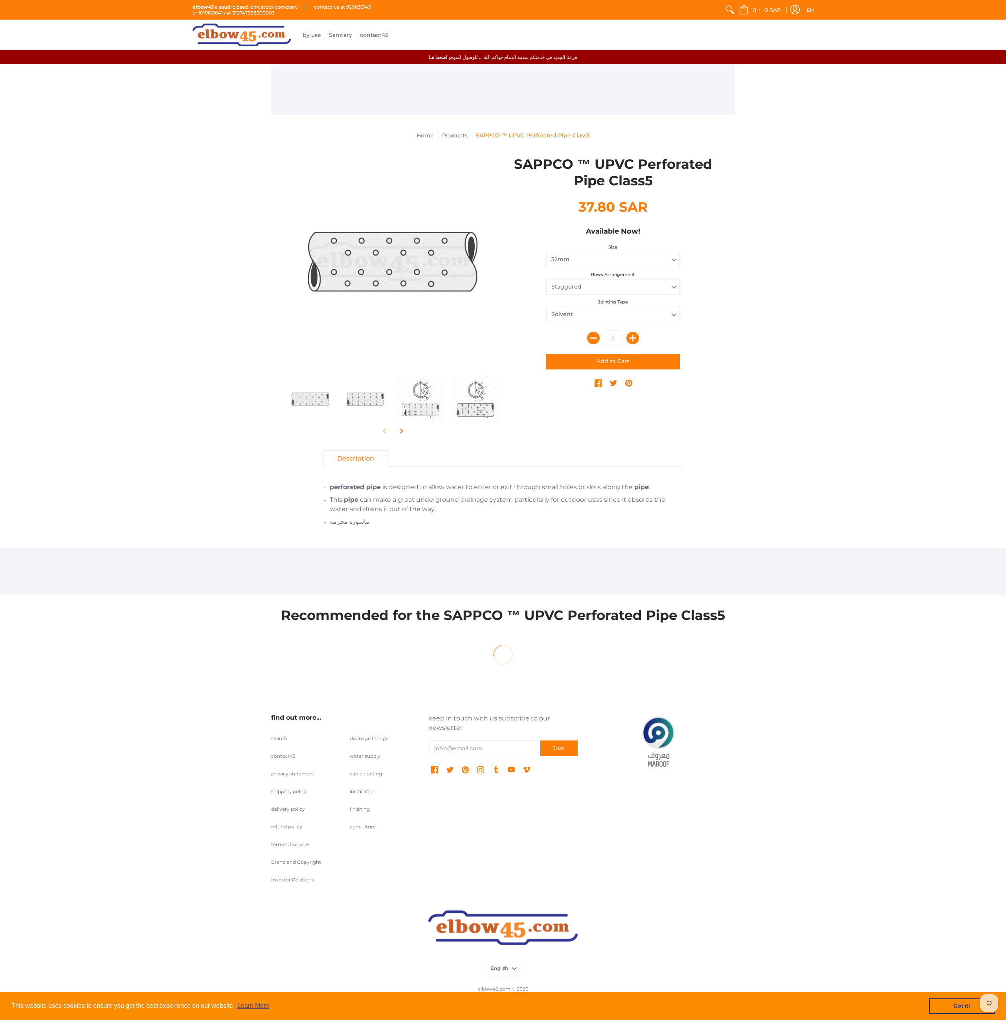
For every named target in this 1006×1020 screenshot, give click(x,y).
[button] (760, 10)
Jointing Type (613, 302)
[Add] (632, 338)
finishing (360, 809)
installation (363, 791)
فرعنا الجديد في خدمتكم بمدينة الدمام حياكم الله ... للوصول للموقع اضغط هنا (503, 57)
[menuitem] (730, 10)
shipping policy (289, 791)
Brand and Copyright (296, 862)
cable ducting (366, 774)
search (279, 738)
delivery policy (288, 809)
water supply (365, 756)
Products (455, 135)
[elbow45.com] (242, 35)
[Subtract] (593, 338)
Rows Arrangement (613, 274)
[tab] (355, 458)
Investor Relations (292, 880)
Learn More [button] (253, 1005)
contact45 (283, 756)
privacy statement (292, 774)
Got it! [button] (961, 1006)
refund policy (286, 827)
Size (612, 247)
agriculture (363, 827)
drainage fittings (369, 738)
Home (425, 135)
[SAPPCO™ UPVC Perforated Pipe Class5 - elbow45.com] (393, 262)
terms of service (290, 844)
